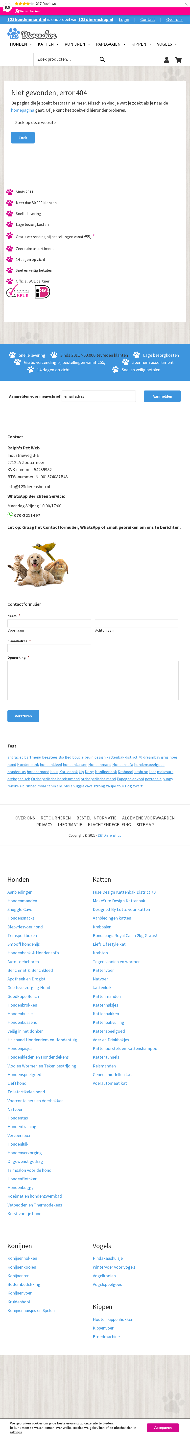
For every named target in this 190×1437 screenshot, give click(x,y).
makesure (165, 771)
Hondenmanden (22, 901)
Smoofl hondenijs (23, 944)
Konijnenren (18, 1275)
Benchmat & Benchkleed (30, 970)
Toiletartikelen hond (26, 1092)
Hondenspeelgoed (24, 1074)
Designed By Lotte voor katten (121, 909)
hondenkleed (51, 764)
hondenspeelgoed (149, 764)
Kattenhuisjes (105, 1005)
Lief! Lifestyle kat (109, 944)
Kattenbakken (106, 1013)
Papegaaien (108, 44)
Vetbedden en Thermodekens (34, 1205)
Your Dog (124, 785)
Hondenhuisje (20, 1013)
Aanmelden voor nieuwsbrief (35, 396)
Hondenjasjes (19, 1048)
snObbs (63, 785)
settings (16, 1432)
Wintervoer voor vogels (114, 1267)
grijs (164, 757)
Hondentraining (21, 1126)
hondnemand (38, 771)
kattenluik (102, 987)
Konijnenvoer (19, 1293)
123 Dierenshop (109, 835)
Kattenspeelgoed (109, 1031)
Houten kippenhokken (113, 1319)
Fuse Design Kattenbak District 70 (124, 892)
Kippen (138, 44)
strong (99, 785)
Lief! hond (16, 1083)
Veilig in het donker (25, 1031)
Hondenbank (28, 764)
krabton (141, 771)
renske (13, 785)
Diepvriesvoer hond (25, 927)
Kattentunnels (106, 1057)
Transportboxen (22, 935)
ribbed (30, 785)
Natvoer (15, 1109)
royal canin (46, 785)
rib (22, 785)
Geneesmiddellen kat (112, 1074)
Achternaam (105, 630)
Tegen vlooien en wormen (117, 961)
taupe (111, 785)
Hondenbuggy (20, 1187)
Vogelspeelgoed (107, 1284)
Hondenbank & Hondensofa (33, 953)
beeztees (50, 757)
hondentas (16, 771)
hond (11, 764)
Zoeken (102, 59)
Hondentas (17, 1118)
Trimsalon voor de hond (29, 1170)
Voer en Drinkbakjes (111, 1040)
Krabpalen (102, 927)
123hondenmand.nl (26, 19)
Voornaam (16, 630)
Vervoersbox (18, 1135)
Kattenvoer (103, 970)
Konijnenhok (106, 771)
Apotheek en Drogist (26, 979)
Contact (147, 19)
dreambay (151, 757)
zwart (138, 785)
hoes (173, 757)
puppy (168, 778)
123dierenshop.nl (95, 19)
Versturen (23, 715)
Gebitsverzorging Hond (28, 987)
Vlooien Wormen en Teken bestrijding (41, 1066)
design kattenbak (109, 757)
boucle (78, 757)
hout (54, 771)
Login (124, 19)
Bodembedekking (23, 1284)
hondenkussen (75, 764)
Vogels (164, 44)
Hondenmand (99, 764)
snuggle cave (82, 785)
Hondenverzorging (24, 1152)
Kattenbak (68, 771)
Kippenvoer (103, 1328)
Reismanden (104, 1066)
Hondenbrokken (22, 1005)
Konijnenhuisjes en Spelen (31, 1310)
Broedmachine (106, 1336)
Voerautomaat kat (110, 1083)
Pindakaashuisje (108, 1258)
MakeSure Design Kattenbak (119, 901)
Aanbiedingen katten (112, 918)
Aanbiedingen (19, 892)
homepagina (22, 110)
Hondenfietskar (22, 1179)
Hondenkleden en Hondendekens (38, 1057)
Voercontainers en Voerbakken (35, 1100)
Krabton (100, 953)
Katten (46, 44)
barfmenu (32, 757)
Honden (18, 44)
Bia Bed (65, 757)
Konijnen (75, 44)
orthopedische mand (98, 778)
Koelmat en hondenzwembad (34, 1196)
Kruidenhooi (18, 1302)
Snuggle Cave (19, 909)
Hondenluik (17, 1144)
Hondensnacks (21, 918)
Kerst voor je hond (24, 1213)
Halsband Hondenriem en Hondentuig (42, 1040)
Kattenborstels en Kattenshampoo (125, 1048)
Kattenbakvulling (108, 1022)
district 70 (133, 757)
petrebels (153, 778)
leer (152, 771)
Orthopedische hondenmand (55, 778)
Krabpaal (125, 771)
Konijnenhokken (22, 1258)
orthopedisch (18, 778)
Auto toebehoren (23, 961)
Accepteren (163, 1427)
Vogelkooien (104, 1275)
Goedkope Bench (23, 996)
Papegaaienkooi (130, 778)
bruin (89, 757)
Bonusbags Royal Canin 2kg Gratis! (125, 935)
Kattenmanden (107, 996)
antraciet (15, 757)
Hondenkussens (22, 1022)
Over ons (174, 19)
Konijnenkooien (21, 1267)
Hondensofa (122, 764)
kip (81, 771)
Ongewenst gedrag (25, 1161)
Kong (89, 771)
